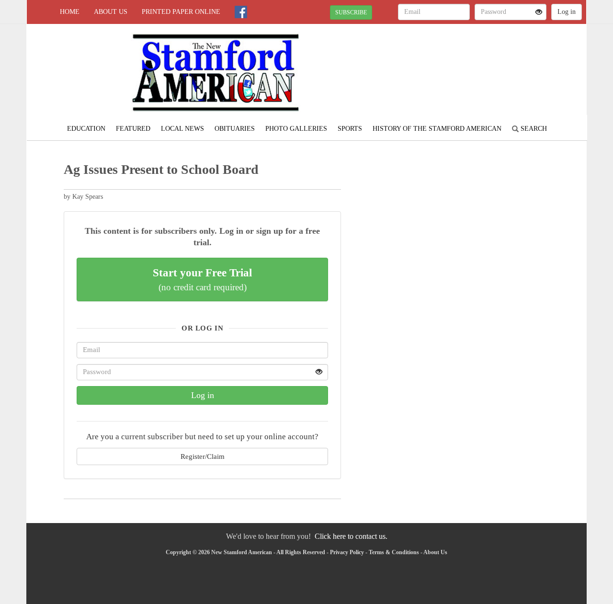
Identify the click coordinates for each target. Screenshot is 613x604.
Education (86, 128)
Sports (350, 128)
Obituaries (235, 128)
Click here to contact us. (351, 536)
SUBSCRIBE (351, 12)
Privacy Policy (347, 552)
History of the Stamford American (437, 128)
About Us (110, 11)
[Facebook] (240, 12)
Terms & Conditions (394, 552)
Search (533, 128)
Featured (133, 128)
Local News (182, 128)
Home (69, 11)
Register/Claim (203, 456)
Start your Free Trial (202, 279)
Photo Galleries (296, 128)
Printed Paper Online (181, 11)
